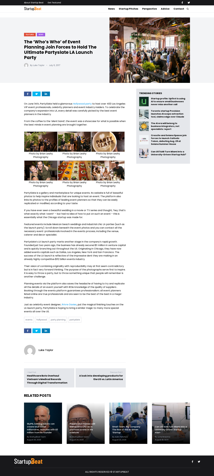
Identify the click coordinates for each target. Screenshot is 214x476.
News (111, 8)
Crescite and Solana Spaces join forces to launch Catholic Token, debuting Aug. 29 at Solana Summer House (169, 140)
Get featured (54, 2)
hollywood (42, 319)
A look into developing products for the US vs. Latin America (101, 377)
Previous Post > (116, 372)
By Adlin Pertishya (120, 437)
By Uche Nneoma (162, 437)
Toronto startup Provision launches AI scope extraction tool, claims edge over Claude (168, 114)
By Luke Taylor (37, 65)
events (28, 319)
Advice (165, 8)
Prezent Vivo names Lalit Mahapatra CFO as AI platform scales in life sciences (82, 428)
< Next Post (31, 372)
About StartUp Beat (34, 2)
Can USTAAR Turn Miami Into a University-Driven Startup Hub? (168, 153)
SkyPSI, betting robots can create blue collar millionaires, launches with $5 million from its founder (42, 428)
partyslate (75, 319)
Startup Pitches (128, 8)
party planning (58, 319)
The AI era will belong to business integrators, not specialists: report (165, 126)
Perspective (149, 8)
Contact (179, 8)
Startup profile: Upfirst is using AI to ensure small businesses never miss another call (168, 101)
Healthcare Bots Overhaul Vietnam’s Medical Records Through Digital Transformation (47, 379)
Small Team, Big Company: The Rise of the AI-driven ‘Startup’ (126, 429)
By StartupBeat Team (36, 437)
